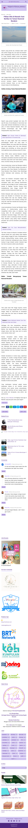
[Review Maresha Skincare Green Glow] (14, 783)
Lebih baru (5, 411)
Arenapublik (8, 464)
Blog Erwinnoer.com (6, 622)
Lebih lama (23, 411)
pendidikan (5, 737)
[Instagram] (17, 821)
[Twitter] (11, 407)
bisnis (14, 753)
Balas (3, 471)
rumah (14, 745)
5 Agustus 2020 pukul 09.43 (15, 507)
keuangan (13, 748)
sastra (14, 742)
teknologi (14, 734)
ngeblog (5, 745)
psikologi (5, 739)
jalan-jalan (5, 402)
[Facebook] (7, 407)
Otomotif (22, 748)
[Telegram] (14, 407)
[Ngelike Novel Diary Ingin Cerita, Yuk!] (14, 796)
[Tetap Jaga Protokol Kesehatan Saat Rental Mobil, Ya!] (3, 441)
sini (11, 725)
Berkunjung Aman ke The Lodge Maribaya (16, 446)
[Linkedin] (21, 407)
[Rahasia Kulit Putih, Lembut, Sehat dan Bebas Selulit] (14, 808)
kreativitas (21, 750)
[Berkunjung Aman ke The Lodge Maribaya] (3, 447)
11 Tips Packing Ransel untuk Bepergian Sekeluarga (15, 420)
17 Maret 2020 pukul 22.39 (17, 464)
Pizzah (6, 492)
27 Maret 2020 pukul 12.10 (15, 476)
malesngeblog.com (6, 625)
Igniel (16, 826)
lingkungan (6, 753)
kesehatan (5, 734)
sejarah (13, 758)
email (23, 726)
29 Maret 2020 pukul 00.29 (14, 491)
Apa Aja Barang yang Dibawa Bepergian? (15, 426)
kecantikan (5, 742)
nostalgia (5, 750)
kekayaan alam (6, 756)
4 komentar (22, 23)
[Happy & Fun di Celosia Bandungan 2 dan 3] (3, 454)
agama (22, 745)
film (23, 739)
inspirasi (22, 742)
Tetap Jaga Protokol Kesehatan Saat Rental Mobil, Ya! (17, 440)
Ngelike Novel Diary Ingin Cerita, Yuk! (11, 797)
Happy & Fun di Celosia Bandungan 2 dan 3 (17, 453)
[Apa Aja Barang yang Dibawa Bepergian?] (3, 427)
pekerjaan (15, 739)
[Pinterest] (25, 407)
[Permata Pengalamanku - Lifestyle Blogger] (14, 1)
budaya (22, 753)
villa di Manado (10, 397)
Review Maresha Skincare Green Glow (11, 785)
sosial (13, 750)
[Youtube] (14, 821)
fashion (4, 748)
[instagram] (19, 821)
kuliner (14, 737)
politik (23, 756)
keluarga (22, 737)
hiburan (15, 756)
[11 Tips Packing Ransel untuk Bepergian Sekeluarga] (3, 421)
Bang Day (7, 476)
